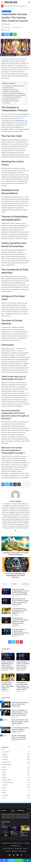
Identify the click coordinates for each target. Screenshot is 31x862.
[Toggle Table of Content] (24, 83)
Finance (4, 769)
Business (4, 754)
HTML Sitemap (22, 851)
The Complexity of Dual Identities (12, 97)
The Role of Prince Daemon (11, 101)
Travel (4, 797)
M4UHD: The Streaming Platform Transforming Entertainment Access (19, 737)
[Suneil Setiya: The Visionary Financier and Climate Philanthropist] (5, 705)
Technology (5, 795)
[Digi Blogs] (10, 2)
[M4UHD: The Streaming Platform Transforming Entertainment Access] (5, 738)
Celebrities (5, 757)
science (4, 790)
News (3, 787)
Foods (3, 772)
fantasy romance (6, 11)
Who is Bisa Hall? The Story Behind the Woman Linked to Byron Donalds (20, 721)
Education (5, 759)
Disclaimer (14, 851)
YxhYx (18, 845)
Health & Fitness (6, 780)
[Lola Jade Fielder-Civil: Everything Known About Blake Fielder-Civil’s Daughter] (6, 611)
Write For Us (10, 848)
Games (4, 774)
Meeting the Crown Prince (10, 89)
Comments (25, 584)
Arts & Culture (6, 752)
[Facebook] (3, 484)
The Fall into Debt (8, 87)
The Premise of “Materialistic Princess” (13, 86)
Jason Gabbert (7, 27)
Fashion (4, 767)
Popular (14, 584)
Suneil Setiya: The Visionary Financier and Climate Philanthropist (20, 704)
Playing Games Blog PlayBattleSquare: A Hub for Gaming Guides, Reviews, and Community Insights (7, 665)
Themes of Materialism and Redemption (14, 93)
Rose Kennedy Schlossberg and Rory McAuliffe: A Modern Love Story (20, 729)
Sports (4, 792)
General (4, 777)
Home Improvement (7, 782)
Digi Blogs (27, 843)
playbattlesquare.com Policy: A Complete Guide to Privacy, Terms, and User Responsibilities (22, 665)
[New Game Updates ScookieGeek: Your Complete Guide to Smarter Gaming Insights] (25, 834)
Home (4, 848)
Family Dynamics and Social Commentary (15, 95)
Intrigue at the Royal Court (11, 99)
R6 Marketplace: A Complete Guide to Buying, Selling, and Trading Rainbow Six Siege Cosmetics (20, 621)
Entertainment (6, 762)
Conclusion (7, 102)
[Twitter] (7, 484)
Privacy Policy (18, 848)
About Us (25, 848)
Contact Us (8, 851)
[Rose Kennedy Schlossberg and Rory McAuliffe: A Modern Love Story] (5, 730)
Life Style (4, 785)
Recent (5, 584)
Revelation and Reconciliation (11, 91)
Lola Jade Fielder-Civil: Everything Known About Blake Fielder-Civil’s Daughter (7, 686)
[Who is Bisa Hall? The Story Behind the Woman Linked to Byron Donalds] (5, 722)
